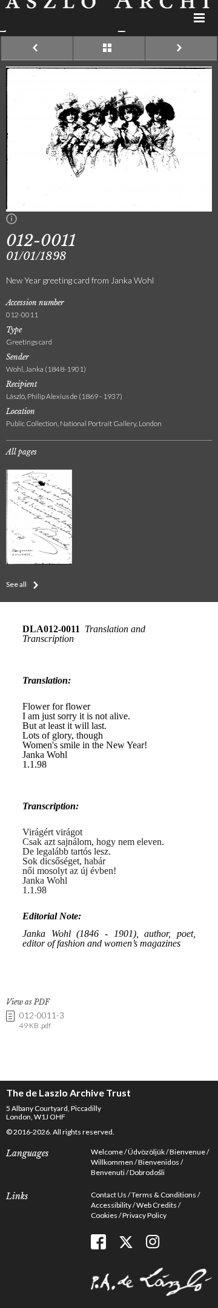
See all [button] (16, 584)
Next (181, 48)
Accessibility (111, 1204)
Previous (37, 48)
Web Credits (156, 1204)
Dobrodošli (147, 1172)
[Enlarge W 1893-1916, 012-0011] (109, 208)
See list (109, 48)
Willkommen (112, 1162)
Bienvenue (187, 1151)
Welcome (107, 1151)
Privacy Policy (144, 1215)
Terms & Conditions (163, 1194)
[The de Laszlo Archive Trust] (109, 16)
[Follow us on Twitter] (125, 1241)
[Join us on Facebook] (98, 1241)
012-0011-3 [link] (41, 1020)
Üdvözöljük (146, 1151)
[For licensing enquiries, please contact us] (11, 221)
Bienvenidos (158, 1162)
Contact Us (109, 1194)
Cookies (104, 1215)
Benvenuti (108, 1172)
